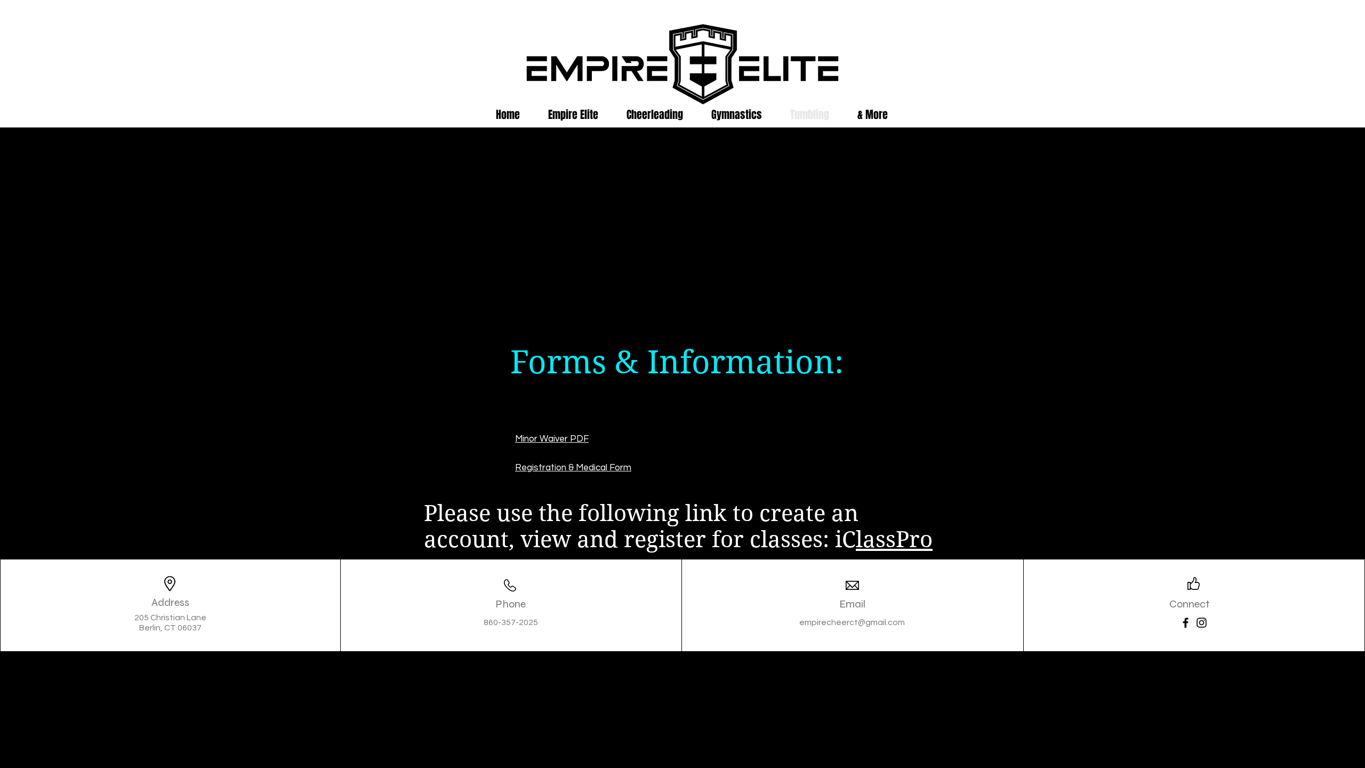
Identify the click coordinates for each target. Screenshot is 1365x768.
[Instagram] (1201, 622)
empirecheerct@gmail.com (852, 622)
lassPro (894, 539)
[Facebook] (1185, 622)
